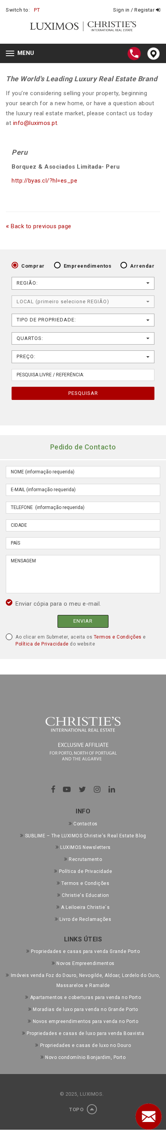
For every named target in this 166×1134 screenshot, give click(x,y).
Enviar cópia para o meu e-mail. (58, 603)
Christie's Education (85, 895)
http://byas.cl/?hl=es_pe (44, 180)
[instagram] (97, 789)
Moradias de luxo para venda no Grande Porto (85, 1009)
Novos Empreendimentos (85, 963)
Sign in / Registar (134, 10)
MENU (22, 54)
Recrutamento (85, 859)
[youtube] (67, 789)
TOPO (77, 1109)
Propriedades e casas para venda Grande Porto (85, 951)
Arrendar (142, 266)
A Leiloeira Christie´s (85, 907)
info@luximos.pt (35, 123)
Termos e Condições (118, 637)
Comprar (33, 266)
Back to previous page (38, 226)
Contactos (85, 824)
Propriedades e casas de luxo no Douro (85, 1045)
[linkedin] (111, 789)
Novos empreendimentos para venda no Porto (85, 1021)
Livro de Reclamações (85, 919)
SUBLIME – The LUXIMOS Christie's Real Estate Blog (85, 836)
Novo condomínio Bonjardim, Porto (85, 1057)
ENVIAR (83, 621)
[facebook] (53, 789)
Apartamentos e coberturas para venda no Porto (85, 997)
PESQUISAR (83, 393)
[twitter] (82, 789)
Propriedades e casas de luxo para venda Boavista (85, 1033)
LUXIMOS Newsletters (85, 847)
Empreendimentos (88, 266)
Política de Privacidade (42, 644)
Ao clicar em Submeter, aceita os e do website (80, 640)
